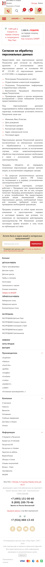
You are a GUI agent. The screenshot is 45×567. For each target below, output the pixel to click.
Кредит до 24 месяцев (10, 441)
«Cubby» (5, 380)
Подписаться (36, 244)
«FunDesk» (6, 376)
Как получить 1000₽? (30, 38)
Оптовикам (6, 414)
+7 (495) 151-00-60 (22, 498)
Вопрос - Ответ (7, 467)
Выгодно (6, 348)
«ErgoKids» (6, 358)
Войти (40, 3)
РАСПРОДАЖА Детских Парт (13, 318)
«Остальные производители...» (14, 391)
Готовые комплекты (9, 289)
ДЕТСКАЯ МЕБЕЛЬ (9, 263)
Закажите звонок (13, 511)
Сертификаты (7, 471)
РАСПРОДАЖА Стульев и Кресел (14, 322)
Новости (5, 407)
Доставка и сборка (9, 422)
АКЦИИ (5, 474)
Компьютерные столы (10, 308)
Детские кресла (8, 274)
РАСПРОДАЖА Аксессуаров (12, 329)
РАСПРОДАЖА (7, 314)
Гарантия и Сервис (13, 6)
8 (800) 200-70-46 (22, 502)
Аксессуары (6, 282)
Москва (34, 3)
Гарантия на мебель (9, 452)
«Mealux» (6, 361)
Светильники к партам (10, 285)
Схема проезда (22, 493)
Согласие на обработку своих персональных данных (22, 250)
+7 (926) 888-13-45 (22, 520)
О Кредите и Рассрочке (11, 437)
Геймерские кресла (9, 304)
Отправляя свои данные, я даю (22, 250)
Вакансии (6, 410)
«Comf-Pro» (6, 365)
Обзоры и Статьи (8, 459)
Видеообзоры (7, 456)
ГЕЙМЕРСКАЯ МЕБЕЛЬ (10, 296)
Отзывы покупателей (10, 463)
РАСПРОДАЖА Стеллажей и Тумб (14, 326)
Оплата (9, 3)
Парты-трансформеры (10, 267)
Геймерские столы (9, 300)
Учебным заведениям (10, 418)
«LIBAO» (5, 388)
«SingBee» (6, 373)
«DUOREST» (6, 384)
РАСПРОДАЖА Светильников (13, 333)
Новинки (6, 340)
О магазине (6, 403)
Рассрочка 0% (7, 444)
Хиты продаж (8, 344)
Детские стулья (8, 270)
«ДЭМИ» (5, 369)
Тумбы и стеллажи (9, 278)
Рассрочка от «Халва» (10, 448)
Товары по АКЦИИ (9, 292)
